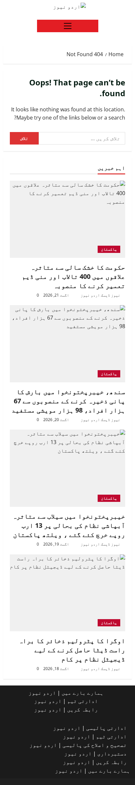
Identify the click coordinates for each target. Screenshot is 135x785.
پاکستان (109, 249)
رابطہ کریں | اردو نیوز (66, 709)
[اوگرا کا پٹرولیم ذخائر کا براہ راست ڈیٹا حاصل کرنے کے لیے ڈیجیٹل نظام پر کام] (67, 593)
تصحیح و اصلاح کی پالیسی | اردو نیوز (78, 745)
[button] (68, 26)
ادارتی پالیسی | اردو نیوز (90, 727)
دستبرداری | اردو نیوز (95, 753)
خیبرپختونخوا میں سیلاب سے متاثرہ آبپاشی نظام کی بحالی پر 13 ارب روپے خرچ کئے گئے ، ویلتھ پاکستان (68, 525)
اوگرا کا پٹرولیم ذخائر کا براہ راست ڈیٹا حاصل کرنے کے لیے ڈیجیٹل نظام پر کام (72, 649)
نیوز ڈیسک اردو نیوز (100, 295)
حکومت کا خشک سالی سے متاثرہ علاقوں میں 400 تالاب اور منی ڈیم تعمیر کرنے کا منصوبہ (73, 276)
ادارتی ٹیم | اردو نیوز (66, 701)
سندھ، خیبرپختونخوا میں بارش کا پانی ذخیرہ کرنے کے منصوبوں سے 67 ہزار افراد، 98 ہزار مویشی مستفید (68, 401)
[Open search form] (46, 6)
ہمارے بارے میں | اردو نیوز (66, 692)
